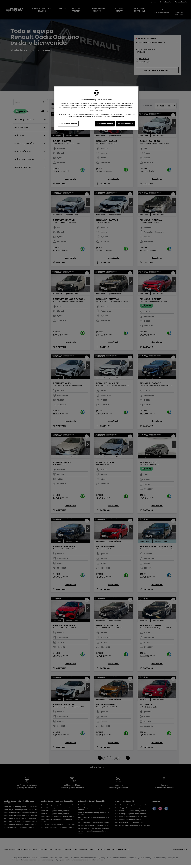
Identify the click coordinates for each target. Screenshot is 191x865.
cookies (71, 103)
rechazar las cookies (105, 124)
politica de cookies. (117, 117)
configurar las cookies (68, 124)
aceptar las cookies (125, 124)
